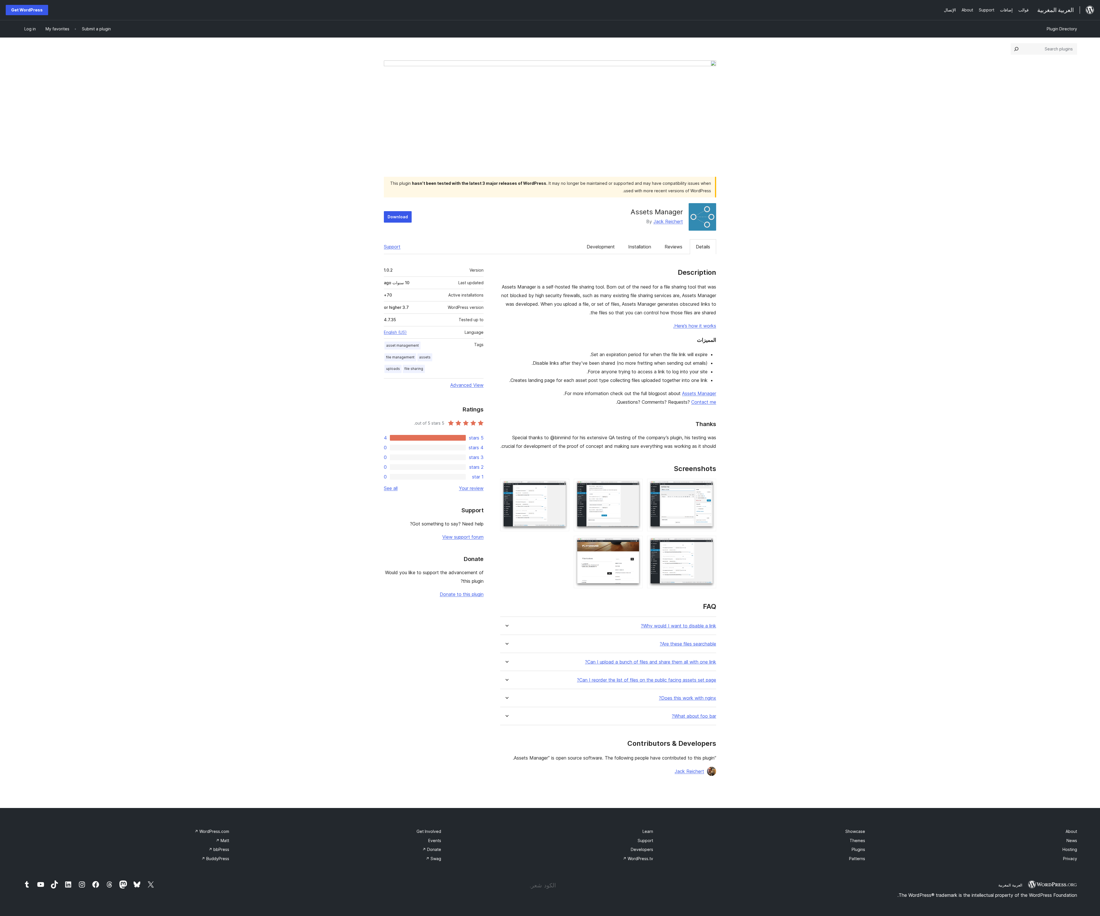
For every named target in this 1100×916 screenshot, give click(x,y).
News (1071, 840)
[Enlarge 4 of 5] (708, 543)
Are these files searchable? (688, 644)
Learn (648, 831)
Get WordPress (27, 9)
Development (601, 247)
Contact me (703, 402)
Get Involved (429, 831)
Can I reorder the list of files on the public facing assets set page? (646, 680)
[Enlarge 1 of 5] (708, 486)
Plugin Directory (1062, 28)
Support (392, 247)
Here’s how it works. (694, 326)
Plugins (858, 849)
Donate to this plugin (462, 594)
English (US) (395, 332)
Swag (433, 858)
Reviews (673, 247)
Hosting (1069, 849)
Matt (222, 840)
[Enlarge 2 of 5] (635, 486)
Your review (471, 488)
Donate (431, 849)
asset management (402, 345)
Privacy (1070, 858)
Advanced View (467, 385)
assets (425, 357)
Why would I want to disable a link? (678, 626)
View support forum (463, 537)
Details (703, 247)
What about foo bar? (694, 716)
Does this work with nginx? (687, 698)
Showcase (855, 831)
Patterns (857, 858)
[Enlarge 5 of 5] (635, 543)
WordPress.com (212, 831)
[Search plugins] (1016, 49)
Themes (857, 840)
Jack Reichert (668, 221)
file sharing (413, 368)
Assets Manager (699, 393)
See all (391, 488)
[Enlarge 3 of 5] (561, 486)
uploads (393, 368)
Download (398, 216)
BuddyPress (215, 858)
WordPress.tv (638, 858)
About (1071, 831)
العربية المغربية (1010, 885)
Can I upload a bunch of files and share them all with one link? (650, 662)
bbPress (219, 849)
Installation (639, 247)
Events (434, 840)
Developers (642, 849)
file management (400, 357)
